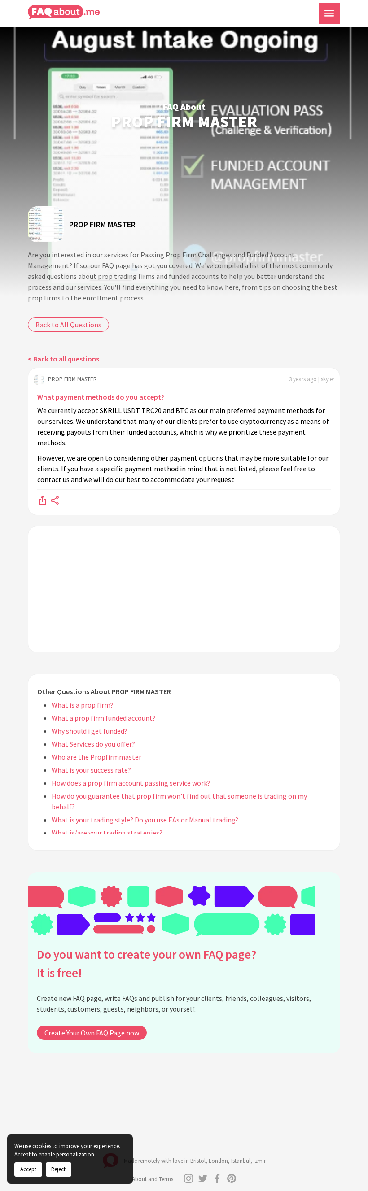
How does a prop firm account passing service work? (131, 782)
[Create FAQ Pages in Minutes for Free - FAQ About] (64, 12)
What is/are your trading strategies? (107, 832)
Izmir (260, 1161)
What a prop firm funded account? (104, 717)
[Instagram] (188, 1178)
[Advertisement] (184, 589)
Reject (58, 1169)
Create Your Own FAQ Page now (91, 1032)
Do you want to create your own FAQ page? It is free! (146, 963)
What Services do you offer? (93, 743)
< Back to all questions (63, 358)
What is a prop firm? (83, 704)
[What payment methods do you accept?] (42, 500)
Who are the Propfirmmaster (96, 756)
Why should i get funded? (89, 730)
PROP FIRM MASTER (102, 224)
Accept (28, 1169)
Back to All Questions (68, 324)
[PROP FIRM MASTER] (46, 224)
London (218, 1161)
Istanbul (240, 1161)
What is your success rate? (91, 769)
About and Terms (152, 1179)
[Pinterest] (231, 1178)
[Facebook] (217, 1178)
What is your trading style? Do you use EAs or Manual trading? (145, 819)
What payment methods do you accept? (100, 396)
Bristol (198, 1161)
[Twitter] (202, 1178)
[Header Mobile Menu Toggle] (329, 13)
